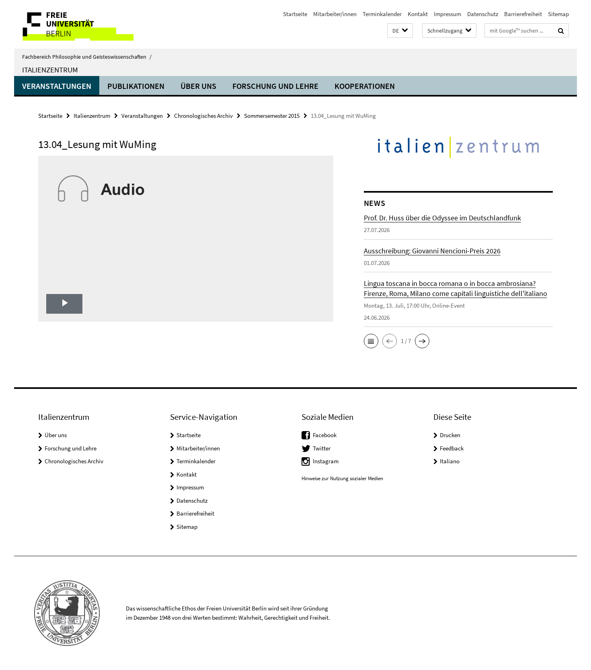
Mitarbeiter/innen (335, 14)
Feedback (452, 448)
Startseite (295, 14)
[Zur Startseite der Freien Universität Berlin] (81, 24)
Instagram (326, 461)
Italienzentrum (50, 69)
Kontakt (418, 14)
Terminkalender (382, 14)
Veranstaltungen (56, 86)
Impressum (447, 14)
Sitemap (558, 14)
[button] (400, 30)
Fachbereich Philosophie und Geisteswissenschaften (87, 57)
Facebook (325, 435)
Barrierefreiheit (523, 14)
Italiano (450, 461)
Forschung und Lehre (275, 86)
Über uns (198, 86)
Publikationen (135, 86)
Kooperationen (364, 86)
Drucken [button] (450, 435)
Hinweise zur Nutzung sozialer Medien (342, 478)
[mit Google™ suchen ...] (561, 30)
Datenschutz (482, 14)
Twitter (321, 448)
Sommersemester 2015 (272, 115)
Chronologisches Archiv (203, 115)
